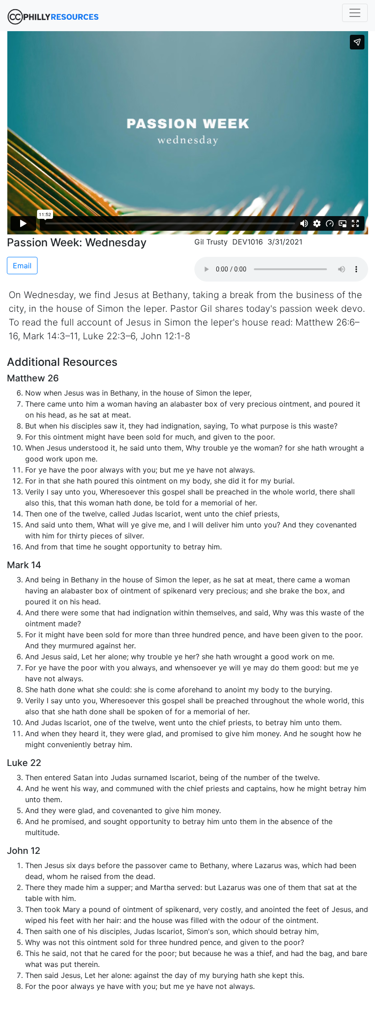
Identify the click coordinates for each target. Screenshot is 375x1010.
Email (22, 265)
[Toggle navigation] (355, 13)
